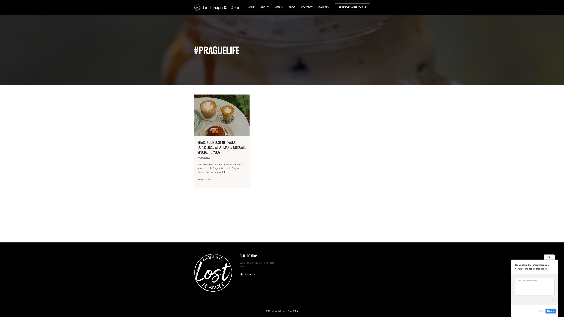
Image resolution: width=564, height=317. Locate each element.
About (264, 7)
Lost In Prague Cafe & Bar (221, 7)
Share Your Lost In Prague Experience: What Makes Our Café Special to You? (221, 147)
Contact (307, 7)
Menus (279, 7)
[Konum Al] (247, 274)
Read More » (204, 179)
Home (251, 7)
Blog (291, 7)
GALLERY (323, 7)
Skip (541, 311)
